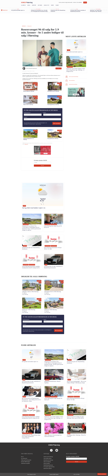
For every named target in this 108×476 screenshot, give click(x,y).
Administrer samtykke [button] (25, 463)
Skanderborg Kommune (48, 465)
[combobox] (24, 119)
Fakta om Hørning (47, 461)
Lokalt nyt (46, 5)
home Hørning (25, 294)
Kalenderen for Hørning (48, 460)
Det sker (40, 5)
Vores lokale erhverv (48, 458)
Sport (52, 5)
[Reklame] (42, 150)
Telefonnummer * (27, 112)
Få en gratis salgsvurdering (49, 466)
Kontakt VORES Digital (25, 461)
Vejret (57, 5)
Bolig (28, 5)
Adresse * (26, 117)
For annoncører (24, 458)
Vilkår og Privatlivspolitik (26, 460)
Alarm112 (23, 5)
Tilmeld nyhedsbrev (102, 474)
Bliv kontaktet (56, 123)
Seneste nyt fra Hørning (48, 456)
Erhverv (34, 5)
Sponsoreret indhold (48, 468)
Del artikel (58, 68)
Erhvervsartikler (47, 463)
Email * (44, 112)
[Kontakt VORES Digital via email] (56, 450)
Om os (22, 456)
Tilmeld (85, 2)
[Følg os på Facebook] (51, 450)
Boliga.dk (26, 144)
